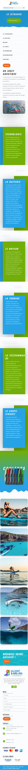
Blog (5, 698)
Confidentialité (8, 704)
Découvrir (13, 20)
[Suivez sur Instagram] (15, 687)
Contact (6, 695)
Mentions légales (8, 707)
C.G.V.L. (6, 701)
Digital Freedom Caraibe (13, 768)
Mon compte (7, 710)
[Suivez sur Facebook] (12, 687)
